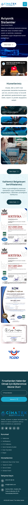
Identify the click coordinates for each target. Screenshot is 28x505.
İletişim (4, 453)
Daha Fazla (7, 42)
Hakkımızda (5, 438)
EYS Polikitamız (6, 444)
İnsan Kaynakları (7, 450)
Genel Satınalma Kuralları (9, 447)
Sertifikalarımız (6, 441)
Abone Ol (13, 399)
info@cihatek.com (10, 484)
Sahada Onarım (6, 470)
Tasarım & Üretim (8, 162)
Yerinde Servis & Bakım (10, 133)
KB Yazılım (10, 500)
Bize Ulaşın (12, 171)
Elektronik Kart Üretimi (10, 112)
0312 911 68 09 (9, 480)
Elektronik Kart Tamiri (10, 122)
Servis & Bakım (6, 468)
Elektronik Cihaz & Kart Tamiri (10, 462)
